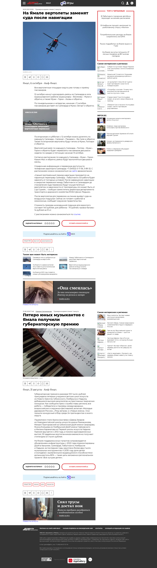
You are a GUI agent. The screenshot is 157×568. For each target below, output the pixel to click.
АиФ (41, 378)
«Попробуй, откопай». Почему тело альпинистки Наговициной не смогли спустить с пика (120, 91)
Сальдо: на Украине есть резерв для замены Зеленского (120, 142)
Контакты (98, 528)
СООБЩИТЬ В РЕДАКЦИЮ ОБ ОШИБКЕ (117, 528)
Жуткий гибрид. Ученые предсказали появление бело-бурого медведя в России (120, 324)
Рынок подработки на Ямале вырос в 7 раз (116, 45)
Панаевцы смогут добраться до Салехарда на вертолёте (44, 258)
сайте (74, 171)
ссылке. (77, 214)
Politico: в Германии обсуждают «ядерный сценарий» (118, 149)
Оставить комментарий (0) (78, 223)
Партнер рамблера (59, 559)
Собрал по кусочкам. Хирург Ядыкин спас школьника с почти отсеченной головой (120, 68)
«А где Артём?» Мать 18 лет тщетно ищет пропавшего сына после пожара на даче (119, 83)
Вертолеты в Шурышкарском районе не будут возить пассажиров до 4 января (79, 266)
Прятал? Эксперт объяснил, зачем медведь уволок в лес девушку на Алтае (119, 347)
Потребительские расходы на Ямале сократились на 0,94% (115, 36)
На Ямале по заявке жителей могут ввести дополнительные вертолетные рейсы (44, 266)
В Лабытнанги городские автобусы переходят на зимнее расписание (116, 17)
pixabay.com (27, 72)
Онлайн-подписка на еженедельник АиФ (78, 528)
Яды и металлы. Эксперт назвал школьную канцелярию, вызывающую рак (118, 317)
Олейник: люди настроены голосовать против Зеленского (118, 126)
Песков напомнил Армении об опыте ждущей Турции (120, 134)
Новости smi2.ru (30, 304)
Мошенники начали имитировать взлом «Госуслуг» (119, 119)
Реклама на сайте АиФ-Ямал (50, 528)
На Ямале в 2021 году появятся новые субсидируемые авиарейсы (45, 273)
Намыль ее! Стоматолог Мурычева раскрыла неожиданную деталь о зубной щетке (119, 76)
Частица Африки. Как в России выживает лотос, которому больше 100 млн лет (120, 340)
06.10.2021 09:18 (28, 9)
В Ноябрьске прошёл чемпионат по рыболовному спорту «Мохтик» (116, 26)
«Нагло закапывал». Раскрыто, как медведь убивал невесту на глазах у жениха (120, 355)
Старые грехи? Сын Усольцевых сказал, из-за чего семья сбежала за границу (120, 99)
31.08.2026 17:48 (28, 311)
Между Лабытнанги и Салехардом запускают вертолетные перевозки (81, 259)
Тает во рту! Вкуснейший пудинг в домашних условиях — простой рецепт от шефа (119, 332)
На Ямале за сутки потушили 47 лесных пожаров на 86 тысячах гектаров (115, 54)
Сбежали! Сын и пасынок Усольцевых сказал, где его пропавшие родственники (120, 106)
